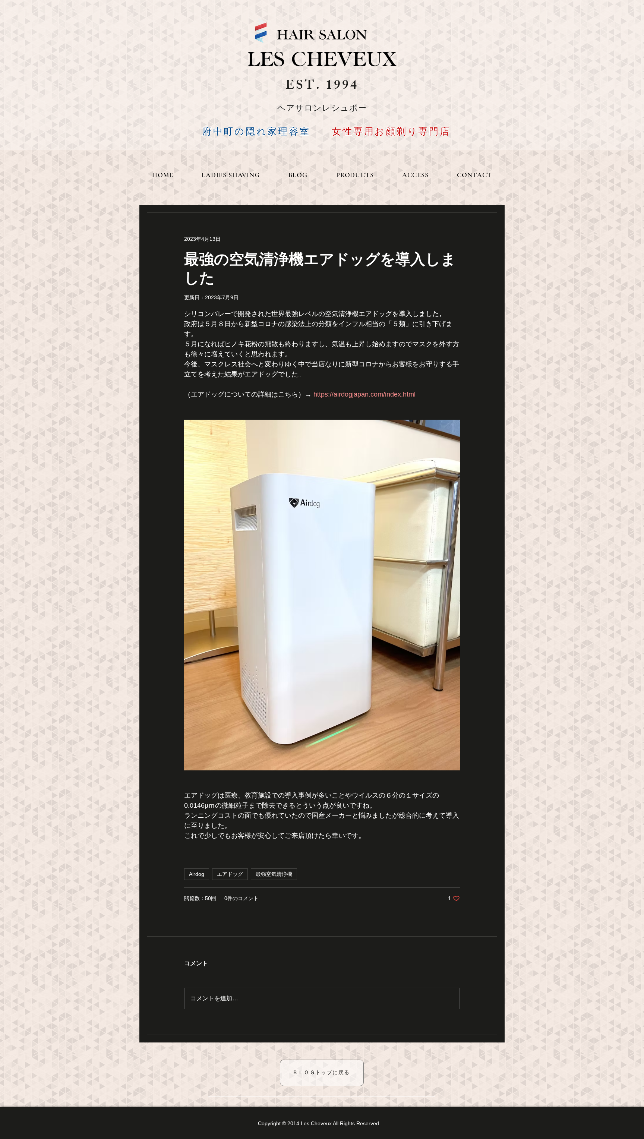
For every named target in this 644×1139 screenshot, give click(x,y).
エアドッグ (230, 874)
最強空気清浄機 (274, 874)
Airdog (196, 874)
